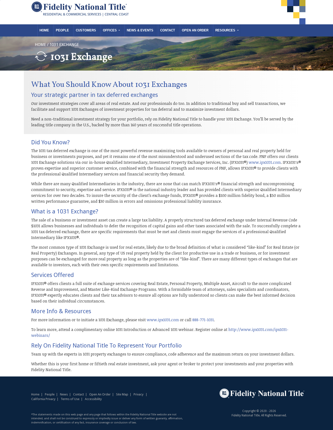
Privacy (138, 394)
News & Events (140, 30)
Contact (167, 30)
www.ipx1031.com (265, 162)
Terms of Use (70, 399)
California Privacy (43, 399)
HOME (40, 44)
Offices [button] (110, 30)
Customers (86, 30)
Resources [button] (225, 30)
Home (44, 30)
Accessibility (93, 399)
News (64, 394)
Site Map (122, 394)
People (62, 30)
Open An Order (195, 30)
